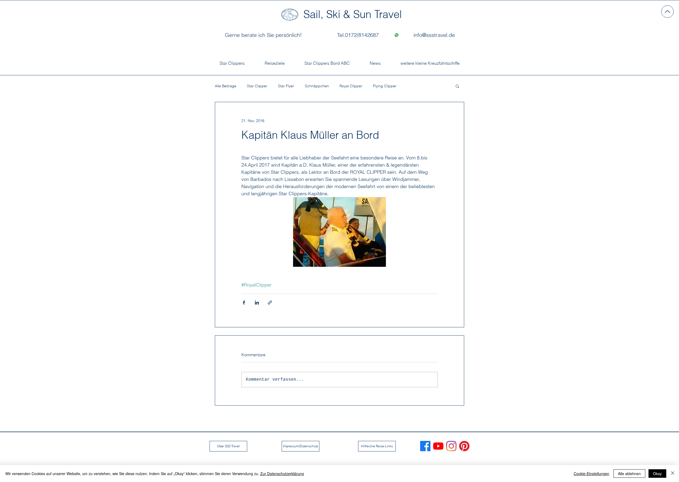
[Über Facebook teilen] (243, 302)
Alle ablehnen (629, 473)
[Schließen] (672, 473)
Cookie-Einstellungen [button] (591, 473)
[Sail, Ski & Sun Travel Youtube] (438, 446)
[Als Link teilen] (269, 302)
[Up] (667, 11)
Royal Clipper (351, 86)
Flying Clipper (385, 86)
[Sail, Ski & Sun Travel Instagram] (451, 446)
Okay (657, 473)
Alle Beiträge (225, 86)
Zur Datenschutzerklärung (282, 473)
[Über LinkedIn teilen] (256, 302)
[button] (457, 86)
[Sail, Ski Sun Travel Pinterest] (464, 446)
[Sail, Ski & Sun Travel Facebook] (425, 446)
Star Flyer (286, 86)
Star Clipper (257, 86)
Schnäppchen (317, 86)
